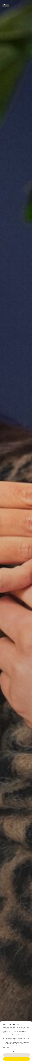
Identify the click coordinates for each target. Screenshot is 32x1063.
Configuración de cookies (17, 1051)
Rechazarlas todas (16, 1055)
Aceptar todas (16, 1058)
